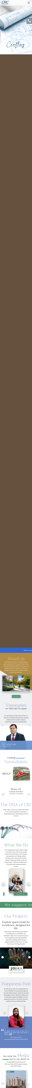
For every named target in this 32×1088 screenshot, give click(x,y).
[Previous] (2, 725)
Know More (16, 696)
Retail (20, 893)
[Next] (29, 725)
